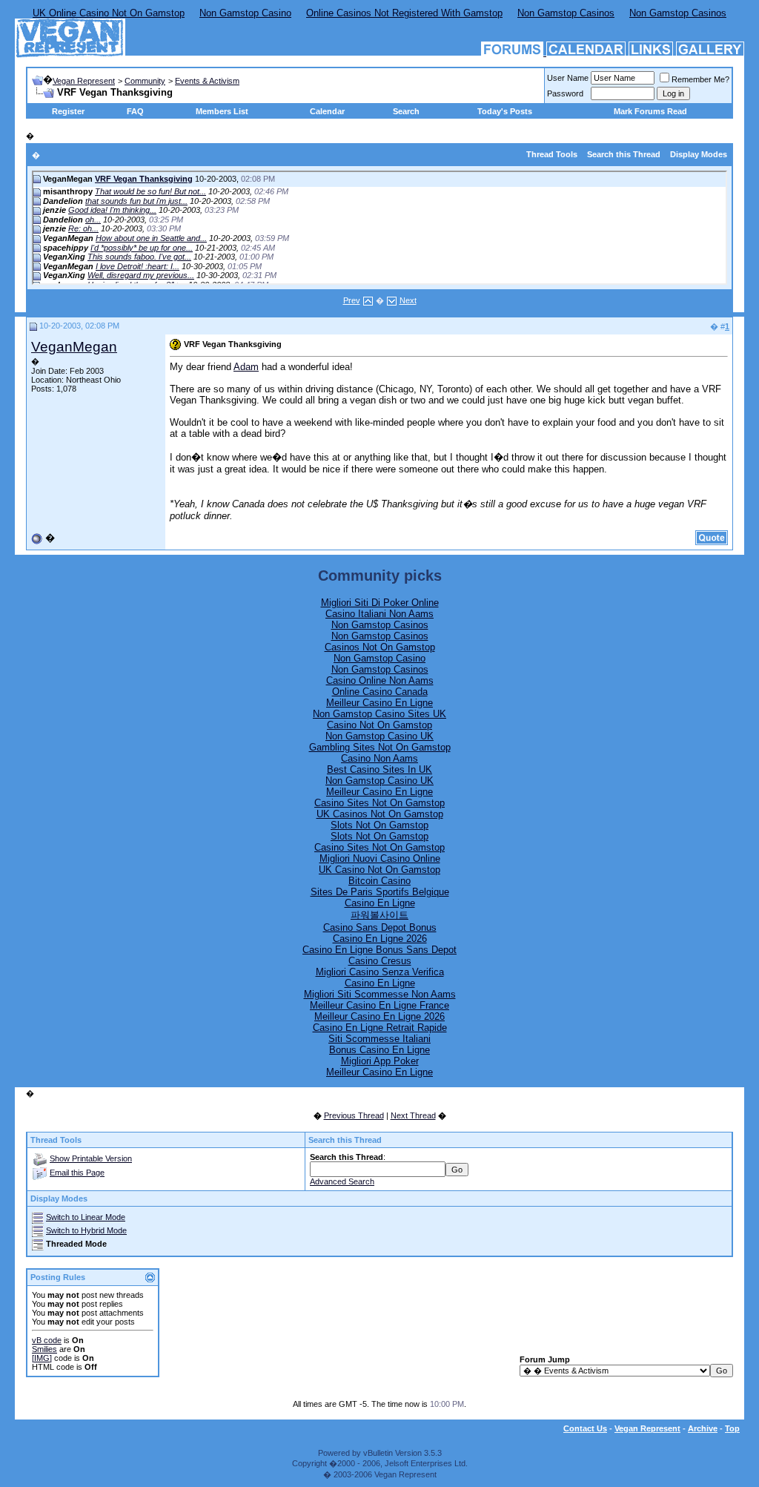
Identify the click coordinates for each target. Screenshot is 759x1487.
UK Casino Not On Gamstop (379, 869)
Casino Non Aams (379, 758)
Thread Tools (551, 154)
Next (408, 300)
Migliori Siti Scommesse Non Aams (380, 994)
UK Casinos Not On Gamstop (379, 814)
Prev (351, 300)
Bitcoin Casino (379, 880)
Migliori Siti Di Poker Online (380, 602)
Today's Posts (504, 111)
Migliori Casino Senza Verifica (380, 971)
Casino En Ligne (380, 903)
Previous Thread (354, 1115)
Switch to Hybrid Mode (86, 1230)
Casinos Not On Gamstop (380, 647)
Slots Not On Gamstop (379, 825)
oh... (93, 219)
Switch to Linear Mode (85, 1217)
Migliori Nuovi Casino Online (379, 858)
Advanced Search (342, 1181)
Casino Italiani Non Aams (379, 613)
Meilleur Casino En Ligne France (379, 1005)
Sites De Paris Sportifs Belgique (380, 891)
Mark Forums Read (650, 111)
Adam (246, 366)
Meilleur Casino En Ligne (379, 702)
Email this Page (77, 1172)
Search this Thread (623, 154)
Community (145, 80)
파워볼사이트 (379, 914)
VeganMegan (74, 347)
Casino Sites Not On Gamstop (379, 802)
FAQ (135, 111)
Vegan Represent (84, 80)
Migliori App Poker (380, 1060)
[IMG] (42, 1358)
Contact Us (585, 1428)
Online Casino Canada (380, 691)
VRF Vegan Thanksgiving (144, 178)
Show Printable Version (91, 1158)
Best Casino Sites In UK (379, 769)
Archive (702, 1428)
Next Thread (413, 1115)
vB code (47, 1340)
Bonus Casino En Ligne (379, 1049)
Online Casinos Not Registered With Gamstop (404, 13)
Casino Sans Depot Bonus (380, 927)
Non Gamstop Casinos (565, 13)
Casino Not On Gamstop (379, 725)
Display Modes (698, 154)
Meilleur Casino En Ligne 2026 (379, 1016)
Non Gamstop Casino (245, 13)
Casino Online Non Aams (380, 680)
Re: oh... (83, 228)
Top (732, 1428)
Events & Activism (207, 80)
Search (406, 111)
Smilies (44, 1349)
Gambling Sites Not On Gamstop (380, 747)
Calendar (327, 111)
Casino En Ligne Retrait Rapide (380, 1027)
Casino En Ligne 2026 (380, 938)
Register (68, 111)
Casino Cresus (379, 960)
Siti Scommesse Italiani (379, 1038)
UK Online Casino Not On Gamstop (109, 13)
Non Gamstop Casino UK (379, 736)
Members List (222, 111)
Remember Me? (700, 79)
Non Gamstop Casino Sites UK (379, 713)
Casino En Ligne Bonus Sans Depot (379, 949)
